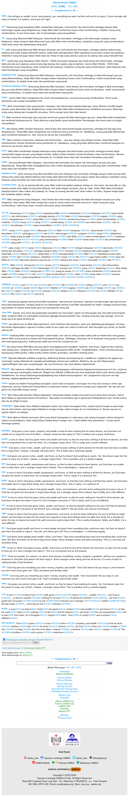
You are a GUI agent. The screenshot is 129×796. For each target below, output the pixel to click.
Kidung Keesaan (64, 683)
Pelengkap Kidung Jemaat (64, 691)
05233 (6, 216)
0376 (25, 213)
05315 (60, 216)
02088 (81, 222)
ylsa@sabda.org (65, 784)
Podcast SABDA (66, 763)
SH (67, 667)
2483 (13, 618)
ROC (79, 667)
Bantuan (64, 715)
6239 (76, 609)
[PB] (75, 6)
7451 (113, 615)
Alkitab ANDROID (64, 674)
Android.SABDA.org (64, 703)
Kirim (36, 642)
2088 (75, 615)
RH (73, 667)
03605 (112, 216)
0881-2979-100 (40, 784)
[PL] (70, 6)
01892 (107, 222)
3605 (53, 612)
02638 (96, 216)
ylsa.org (85, 784)
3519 (113, 609)
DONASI (75, 769)
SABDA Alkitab (42, 763)
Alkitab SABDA (25, 653)
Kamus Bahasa (64, 680)
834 (34, 609)
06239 (106, 213)
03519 (33, 216)
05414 (86, 213)
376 (18, 609)
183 (76, 612)
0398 (120, 219)
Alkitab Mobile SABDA (64, 2)
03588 (15, 222)
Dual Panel (66, 718)
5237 (43, 615)
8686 (35, 601)
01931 (6, 225)
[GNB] (62, 6)
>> (76, 10)
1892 (91, 615)
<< (52, 10)
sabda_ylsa (32, 758)
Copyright (64, 697)
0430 (64, 213)
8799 (67, 595)
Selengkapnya (99, 758)
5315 (12, 612)
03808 (62, 219)
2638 (26, 612)
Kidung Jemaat (64, 686)
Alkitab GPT (27, 655)
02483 (57, 225)
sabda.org (96, 784)
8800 (57, 601)
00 (66, 225)
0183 (27, 219)
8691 (103, 598)
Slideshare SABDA (88, 763)
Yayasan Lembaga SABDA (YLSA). (54, 778)
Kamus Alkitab (65, 677)
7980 (118, 612)
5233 (95, 609)
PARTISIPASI (63, 769)
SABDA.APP (65, 706)
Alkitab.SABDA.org (64, 701)
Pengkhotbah (62, 10)
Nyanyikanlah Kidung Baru (64, 689)
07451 (28, 225)
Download (65, 671)
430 (45, 609)
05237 (45, 222)
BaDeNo (64, 708)
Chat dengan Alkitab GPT (34, 648)
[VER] (54, 6)
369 (41, 612)
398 (10, 615)
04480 (73, 225)
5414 (61, 609)
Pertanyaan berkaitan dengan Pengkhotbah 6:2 (29, 639)
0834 (39, 213)
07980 (91, 219)
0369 (74, 216)
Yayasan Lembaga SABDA (56, 758)
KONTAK (52, 769)
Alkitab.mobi (65, 695)
